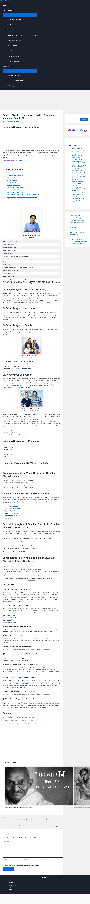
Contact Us (11, 884)
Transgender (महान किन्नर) (13, 61)
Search (68, 117)
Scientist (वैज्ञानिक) (11, 30)
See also (9, 201)
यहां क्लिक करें (22, 160)
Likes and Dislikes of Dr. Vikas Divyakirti (15, 187)
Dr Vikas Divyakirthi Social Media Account (15, 192)
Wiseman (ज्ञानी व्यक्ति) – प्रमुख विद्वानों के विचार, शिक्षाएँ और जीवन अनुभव (22, 35)
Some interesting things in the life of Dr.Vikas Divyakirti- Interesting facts (22, 197)
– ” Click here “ (30, 720)
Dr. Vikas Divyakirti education (13, 177)
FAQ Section (11, 198)
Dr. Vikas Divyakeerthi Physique (13, 185)
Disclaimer (11, 889)
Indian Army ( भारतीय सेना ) (13, 56)
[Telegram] (47, 878)
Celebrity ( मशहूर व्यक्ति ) (12, 45)
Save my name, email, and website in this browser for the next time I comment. (22, 865)
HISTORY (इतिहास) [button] (7, 66)
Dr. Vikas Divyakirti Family (12, 180)
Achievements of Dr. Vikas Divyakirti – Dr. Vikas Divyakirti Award (20, 189)
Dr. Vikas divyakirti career (12, 182)
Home (4, 5)
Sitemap (11, 891)
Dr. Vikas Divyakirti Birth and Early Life (15, 175)
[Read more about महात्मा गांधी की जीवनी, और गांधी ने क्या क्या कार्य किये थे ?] (39, 804)
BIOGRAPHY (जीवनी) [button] (7, 10)
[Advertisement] (45, 99)
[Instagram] (42, 878)
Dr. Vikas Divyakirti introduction (13, 173)
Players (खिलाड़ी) (11, 51)
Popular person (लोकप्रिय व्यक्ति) (14, 19)
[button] (13, 10)
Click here (15, 506)
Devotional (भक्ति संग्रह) (8, 86)
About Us (11, 882)
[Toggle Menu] (20, 15)
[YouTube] (45, 878)
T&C (10, 887)
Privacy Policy (12, 885)
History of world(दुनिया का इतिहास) (15, 80)
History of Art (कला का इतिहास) (14, 75)
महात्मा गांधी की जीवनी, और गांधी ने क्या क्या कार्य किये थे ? (19, 808)
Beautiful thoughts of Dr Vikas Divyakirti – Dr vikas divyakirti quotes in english (23, 194)
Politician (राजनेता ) (11, 24)
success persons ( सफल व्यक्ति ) (14, 40)
